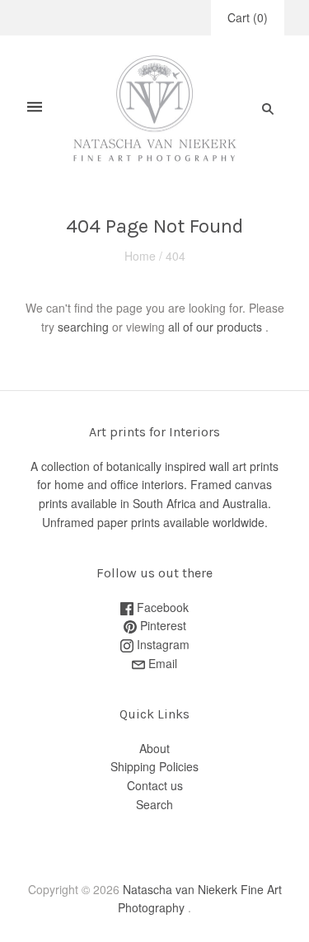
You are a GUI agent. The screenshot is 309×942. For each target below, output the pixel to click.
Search (154, 804)
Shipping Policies (154, 766)
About (154, 748)
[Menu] (34, 108)
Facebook (161, 607)
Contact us (155, 785)
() (247, 17)
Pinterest (161, 625)
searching (83, 326)
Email (161, 663)
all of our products (215, 326)
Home (140, 255)
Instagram (161, 644)
